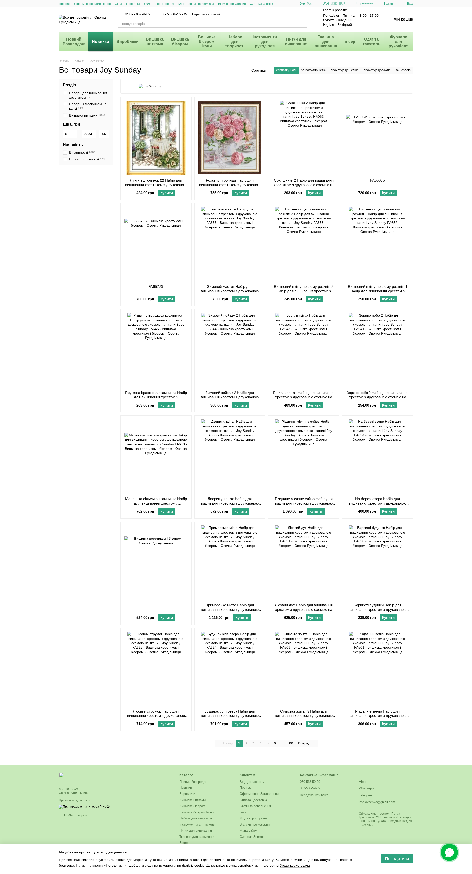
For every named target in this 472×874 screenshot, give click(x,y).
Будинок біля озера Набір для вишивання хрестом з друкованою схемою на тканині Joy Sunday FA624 (230, 715)
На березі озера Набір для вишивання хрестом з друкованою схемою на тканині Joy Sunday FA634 (377, 503)
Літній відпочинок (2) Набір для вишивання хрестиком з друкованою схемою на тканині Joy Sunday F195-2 (156, 187)
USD (334, 3)
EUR (342, 3)
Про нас (64, 4)
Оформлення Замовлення (92, 4)
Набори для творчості (234, 41)
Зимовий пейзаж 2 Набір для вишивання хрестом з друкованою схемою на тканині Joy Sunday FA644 (230, 397)
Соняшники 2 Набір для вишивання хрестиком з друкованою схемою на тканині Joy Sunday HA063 (303, 184)
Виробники (128, 41)
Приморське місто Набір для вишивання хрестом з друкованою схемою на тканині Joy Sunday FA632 (230, 609)
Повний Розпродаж (74, 41)
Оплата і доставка (127, 4)
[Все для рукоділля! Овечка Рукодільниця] (83, 776)
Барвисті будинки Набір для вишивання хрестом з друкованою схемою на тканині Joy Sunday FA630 (377, 609)
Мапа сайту (248, 830)
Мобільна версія (75, 815)
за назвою (403, 70)
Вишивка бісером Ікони (207, 41)
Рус (309, 3)
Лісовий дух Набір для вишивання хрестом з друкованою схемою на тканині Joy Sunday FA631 (304, 609)
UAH (326, 3)
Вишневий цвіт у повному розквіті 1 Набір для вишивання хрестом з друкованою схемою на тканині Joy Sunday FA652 (377, 293)
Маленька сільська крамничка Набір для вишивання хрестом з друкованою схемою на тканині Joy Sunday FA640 (156, 505)
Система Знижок (261, 4)
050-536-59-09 (138, 14)
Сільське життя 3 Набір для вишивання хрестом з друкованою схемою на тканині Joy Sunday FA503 (303, 715)
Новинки (100, 41)
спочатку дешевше (345, 70)
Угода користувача (201, 4)
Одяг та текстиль (371, 41)
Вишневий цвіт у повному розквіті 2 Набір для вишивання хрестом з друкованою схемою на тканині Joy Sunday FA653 (303, 293)
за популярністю (313, 70)
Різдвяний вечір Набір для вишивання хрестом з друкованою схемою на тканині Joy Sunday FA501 (377, 715)
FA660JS (377, 180)
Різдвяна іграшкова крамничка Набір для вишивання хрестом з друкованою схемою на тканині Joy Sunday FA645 (156, 399)
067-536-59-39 (174, 14)
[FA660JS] (377, 138)
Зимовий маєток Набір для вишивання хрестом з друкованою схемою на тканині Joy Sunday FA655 (230, 290)
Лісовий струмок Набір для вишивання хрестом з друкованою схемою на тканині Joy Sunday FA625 (156, 715)
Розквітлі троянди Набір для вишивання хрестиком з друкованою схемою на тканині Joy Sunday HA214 (230, 187)
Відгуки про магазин (232, 4)
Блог (181, 4)
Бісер (349, 41)
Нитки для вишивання (296, 41)
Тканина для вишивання (326, 41)
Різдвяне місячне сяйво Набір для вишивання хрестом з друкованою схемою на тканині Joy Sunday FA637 (303, 503)
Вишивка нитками (155, 41)
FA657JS (155, 286)
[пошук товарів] (303, 24)
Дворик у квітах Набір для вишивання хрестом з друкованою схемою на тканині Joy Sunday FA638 (230, 503)
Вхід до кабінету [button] (252, 782)
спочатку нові (286, 70)
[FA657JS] (156, 244)
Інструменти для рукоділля (265, 41)
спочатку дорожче (377, 70)
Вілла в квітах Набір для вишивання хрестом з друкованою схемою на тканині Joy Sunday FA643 (303, 397)
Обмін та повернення (159, 4)
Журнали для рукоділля (398, 41)
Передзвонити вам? (206, 14)
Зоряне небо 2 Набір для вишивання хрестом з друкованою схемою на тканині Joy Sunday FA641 (377, 397)
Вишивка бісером (180, 41)
